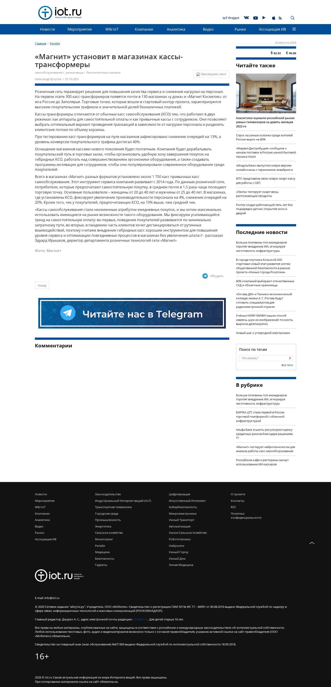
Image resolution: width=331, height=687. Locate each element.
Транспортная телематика (113, 507)
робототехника (179, 539)
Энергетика (103, 526)
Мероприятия (80, 29)
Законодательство (108, 494)
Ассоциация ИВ (272, 29)
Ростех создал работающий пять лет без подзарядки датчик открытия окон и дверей (264, 209)
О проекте (238, 494)
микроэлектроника (182, 513)
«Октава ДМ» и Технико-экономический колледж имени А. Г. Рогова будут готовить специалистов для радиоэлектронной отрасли (264, 300)
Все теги (287, 365)
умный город (178, 552)
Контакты (237, 501)
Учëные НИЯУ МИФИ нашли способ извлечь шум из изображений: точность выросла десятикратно (264, 319)
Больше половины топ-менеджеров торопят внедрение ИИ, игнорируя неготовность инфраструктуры (261, 246)
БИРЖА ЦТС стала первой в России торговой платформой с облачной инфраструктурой (260, 416)
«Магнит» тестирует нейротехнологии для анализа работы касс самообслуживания (265, 449)
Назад (42, 285)
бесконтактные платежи (103, 72)
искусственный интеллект (187, 501)
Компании (144, 29)
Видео (208, 29)
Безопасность (104, 558)
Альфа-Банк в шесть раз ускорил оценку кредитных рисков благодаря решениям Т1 (264, 434)
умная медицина (181, 565)
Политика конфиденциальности (245, 515)
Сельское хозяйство (109, 533)
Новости (47, 29)
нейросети (176, 546)
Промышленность (108, 520)
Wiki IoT (111, 29)
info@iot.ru (140, 619)
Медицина (102, 552)
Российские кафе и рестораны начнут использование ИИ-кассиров (262, 462)
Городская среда (106, 513)
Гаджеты (101, 565)
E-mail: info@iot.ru (47, 598)
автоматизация (179, 526)
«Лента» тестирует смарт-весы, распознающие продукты (257, 194)
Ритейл (100, 546)
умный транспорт (181, 520)
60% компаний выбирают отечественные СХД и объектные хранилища (265, 283)
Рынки (240, 29)
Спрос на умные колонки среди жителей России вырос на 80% (264, 137)
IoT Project (231, 18)
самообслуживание (48, 72)
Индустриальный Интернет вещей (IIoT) (123, 501)
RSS (233, 507)
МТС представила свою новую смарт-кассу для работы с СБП (265, 180)
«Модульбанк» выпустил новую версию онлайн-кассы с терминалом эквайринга (264, 167)
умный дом (177, 558)
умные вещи (74, 72)
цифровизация (179, 494)
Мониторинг (104, 539)
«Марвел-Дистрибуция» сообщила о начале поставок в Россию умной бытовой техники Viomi (266, 152)
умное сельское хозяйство (188, 533)
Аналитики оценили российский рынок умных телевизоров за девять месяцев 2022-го (265, 122)
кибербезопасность (183, 507)
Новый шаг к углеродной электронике (263, 333)
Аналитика (176, 29)
